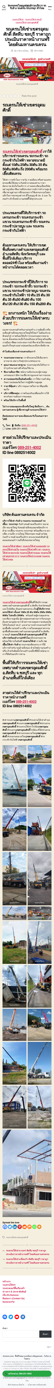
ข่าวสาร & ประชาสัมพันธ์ (14, 1291)
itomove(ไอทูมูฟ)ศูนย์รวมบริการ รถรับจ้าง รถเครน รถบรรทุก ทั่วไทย (27, 6)
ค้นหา (5, 1328)
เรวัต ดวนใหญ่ (22, 50)
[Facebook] (5, 1227)
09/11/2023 (38, 50)
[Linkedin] (15, 1227)
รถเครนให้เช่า (18, 19)
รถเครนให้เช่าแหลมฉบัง (34, 546)
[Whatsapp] (34, 1227)
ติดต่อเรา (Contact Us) (13, 1298)
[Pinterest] (19, 1227)
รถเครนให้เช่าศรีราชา (31, 549)
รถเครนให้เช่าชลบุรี (33, 19)
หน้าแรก (7, 1281)
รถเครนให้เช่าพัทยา (12, 546)
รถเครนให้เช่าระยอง (30, 552)
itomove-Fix (9, 1301)
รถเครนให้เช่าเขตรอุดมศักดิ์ (27, 22)
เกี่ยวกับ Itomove (10, 1295)
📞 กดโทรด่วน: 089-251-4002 (18, 1373)
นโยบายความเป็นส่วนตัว (37, 1385)
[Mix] (29, 1227)
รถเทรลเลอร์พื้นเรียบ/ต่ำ (14, 1288)
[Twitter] (10, 1227)
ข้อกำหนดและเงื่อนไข (16, 1385)
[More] (39, 1227)
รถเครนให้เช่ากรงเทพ (30, 556)
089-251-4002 (29, 425)
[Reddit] (24, 1227)
